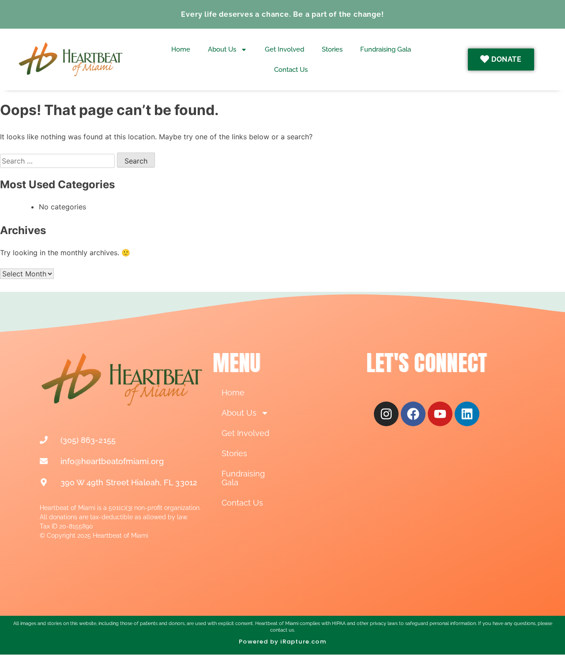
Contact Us (291, 70)
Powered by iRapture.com (282, 641)
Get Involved (284, 49)
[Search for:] (58, 160)
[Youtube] (440, 414)
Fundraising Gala (385, 49)
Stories (332, 49)
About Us (222, 49)
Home (180, 49)
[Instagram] (386, 414)
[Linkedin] (467, 414)
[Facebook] (413, 414)
